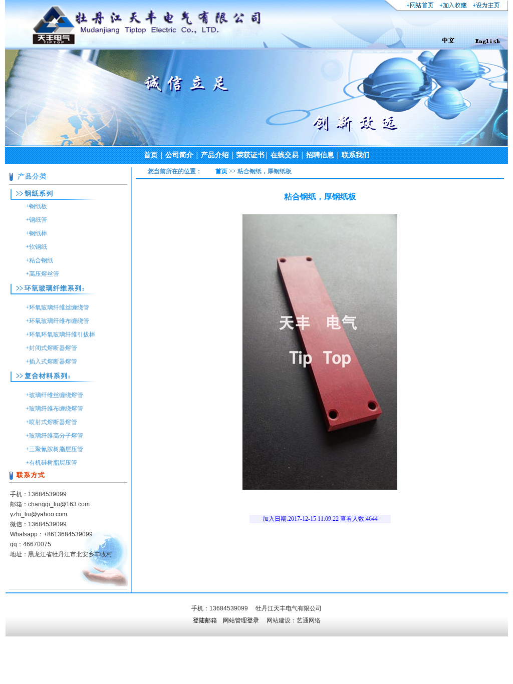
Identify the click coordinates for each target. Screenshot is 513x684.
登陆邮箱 (205, 620)
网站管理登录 (241, 620)
